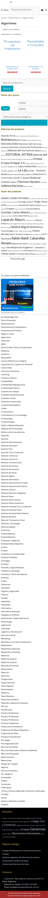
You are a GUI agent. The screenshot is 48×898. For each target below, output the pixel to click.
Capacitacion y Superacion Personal (17, 364)
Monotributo (6, 669)
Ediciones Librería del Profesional (25, 147)
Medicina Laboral (9, 662)
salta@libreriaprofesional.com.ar (24, 887)
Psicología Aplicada (9, 743)
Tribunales (44, 182)
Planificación (6, 709)
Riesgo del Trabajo (9, 764)
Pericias (4, 706)
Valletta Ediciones (12, 186)
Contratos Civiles (8, 398)
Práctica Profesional (10, 713)
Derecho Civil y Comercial (12, 452)
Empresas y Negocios (10, 540)
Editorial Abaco (33, 150)
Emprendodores (8, 537)
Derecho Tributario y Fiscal (13, 520)
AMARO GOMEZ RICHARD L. (16, 198)
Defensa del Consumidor (12, 428)
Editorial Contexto (6, 159)
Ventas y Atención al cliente (13, 801)
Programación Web (9, 733)
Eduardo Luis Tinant (13, 205)
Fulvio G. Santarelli (20, 209)
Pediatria (5, 692)
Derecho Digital (8, 476)
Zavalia (31, 186)
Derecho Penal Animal (10, 500)
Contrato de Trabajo (10, 391)
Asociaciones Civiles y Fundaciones (16, 347)
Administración (8, 323)
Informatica (6, 608)
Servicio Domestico (9, 770)
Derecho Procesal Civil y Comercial (16, 506)
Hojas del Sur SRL (42, 167)
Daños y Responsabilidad (12, 425)
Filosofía (5, 564)
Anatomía (5, 340)
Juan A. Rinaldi (34, 213)
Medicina (5, 655)
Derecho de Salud (9, 472)
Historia (4, 594)
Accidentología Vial (9, 317)
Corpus (24, 140)
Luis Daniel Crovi (30, 220)
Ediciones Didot (9, 143)
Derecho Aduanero (9, 445)
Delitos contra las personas (13, 432)
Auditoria (5, 354)
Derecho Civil (6, 449)
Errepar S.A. (18, 163)
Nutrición (5, 676)
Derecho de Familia (9, 466)
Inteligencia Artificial (10, 615)
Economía (5, 530)
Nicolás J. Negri (18, 231)
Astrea (6, 139)
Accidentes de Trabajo (14, 818)
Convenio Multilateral (10, 405)
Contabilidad (7, 381)
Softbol (4, 780)
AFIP (23, 818)
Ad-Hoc (18, 136)
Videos (14, 837)
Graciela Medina (33, 208)
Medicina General (9, 659)
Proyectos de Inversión (11, 736)
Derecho (4, 439)
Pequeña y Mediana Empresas (14, 703)
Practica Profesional (10, 716)
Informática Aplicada (10, 611)
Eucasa (15, 167)
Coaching (5, 374)
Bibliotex (15, 139)
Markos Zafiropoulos (34, 224)
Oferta (43, 834)
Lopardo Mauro (13, 219)
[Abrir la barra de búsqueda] (46, 10)
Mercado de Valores (10, 665)
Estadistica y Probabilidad (12, 554)
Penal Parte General (9, 699)
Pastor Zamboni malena (19, 234)
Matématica (14, 17)
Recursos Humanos (9, 747)
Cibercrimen (6, 367)
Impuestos (5, 601)
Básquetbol (6, 357)
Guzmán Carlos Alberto (15, 212)
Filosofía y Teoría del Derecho (14, 574)
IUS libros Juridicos (7, 171)
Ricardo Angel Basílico (34, 244)
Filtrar (5, 108)
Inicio (4, 17)
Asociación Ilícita (7, 822)
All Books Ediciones (32, 136)
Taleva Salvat (8, 253)
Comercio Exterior (9, 378)
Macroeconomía (8, 635)
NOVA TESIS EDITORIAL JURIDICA (20, 174)
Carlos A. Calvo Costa (41, 198)
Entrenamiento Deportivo (12, 543)
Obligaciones (7, 679)
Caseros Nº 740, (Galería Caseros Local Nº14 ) (24, 878)
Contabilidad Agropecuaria (13, 384)
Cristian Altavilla (31, 140)
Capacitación (27, 822)
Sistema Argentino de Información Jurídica (21, 857)
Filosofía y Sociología (10, 571)
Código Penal (20, 825)
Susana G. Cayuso (42, 251)
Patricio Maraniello (36, 234)
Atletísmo (5, 351)
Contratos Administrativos (12, 394)
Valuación (8, 837)
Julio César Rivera (21, 215)
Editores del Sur (17, 150)
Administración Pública (11, 330)
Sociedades (6, 777)
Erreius (37, 159)
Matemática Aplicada (10, 648)
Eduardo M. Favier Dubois (30, 205)
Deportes (5, 435)
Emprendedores (8, 533)
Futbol (4, 581)
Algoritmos (6, 337)
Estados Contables (9, 557)
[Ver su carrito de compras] (42, 10)
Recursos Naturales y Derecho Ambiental (19, 750)
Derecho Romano (8, 516)
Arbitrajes (39, 818)
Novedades (34, 833)
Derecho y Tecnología (10, 523)
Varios (4, 797)
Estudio (10, 167)
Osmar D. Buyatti (21, 177)
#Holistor (5, 818)
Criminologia (7, 418)
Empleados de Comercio (13, 830)
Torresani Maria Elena (25, 254)
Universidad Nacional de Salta (15, 864)
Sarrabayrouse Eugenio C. (20, 247)
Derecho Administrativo (11, 442)
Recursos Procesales (10, 753)
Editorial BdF (40, 154)
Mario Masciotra (22, 224)
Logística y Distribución (11, 631)
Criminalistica (7, 411)
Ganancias (5, 584)
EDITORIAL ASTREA (19, 154)
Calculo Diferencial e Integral (13, 361)
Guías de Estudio (7, 834)
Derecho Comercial (9, 455)
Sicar (3, 837)
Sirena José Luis (30, 250)
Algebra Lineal (7, 334)
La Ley (22, 170)
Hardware (5, 588)
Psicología (5, 740)
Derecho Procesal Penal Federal (15, 513)
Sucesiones (6, 784)
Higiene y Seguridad (10, 591)
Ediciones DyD (25, 143)
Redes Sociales (7, 757)
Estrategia (5, 560)
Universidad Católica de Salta (15, 860)
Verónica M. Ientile (41, 254)
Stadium (13, 182)
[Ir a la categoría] (24, 123)
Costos (4, 408)
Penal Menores (7, 696)
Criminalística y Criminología (14, 415)
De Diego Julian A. (26, 201)
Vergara (26, 186)
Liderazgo (5, 628)
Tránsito (4, 794)
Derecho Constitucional (11, 462)
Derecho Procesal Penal (11, 510)
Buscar (7, 88)
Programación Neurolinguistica (15, 730)
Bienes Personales (17, 822)
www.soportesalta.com (27, 895)
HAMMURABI (30, 166)
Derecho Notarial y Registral (13, 493)
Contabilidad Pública (10, 388)
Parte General (7, 689)
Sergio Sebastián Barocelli (15, 251)
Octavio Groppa (27, 231)
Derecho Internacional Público (14, 486)
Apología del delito (29, 818)
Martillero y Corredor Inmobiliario (16, 642)
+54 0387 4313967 (29, 884)
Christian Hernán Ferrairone (9, 202)
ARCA (3, 344)
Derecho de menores (10, 469)
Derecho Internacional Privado (14, 483)
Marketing (5, 638)
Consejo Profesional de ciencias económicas (21, 850)
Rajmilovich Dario (20, 243)
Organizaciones (8, 682)
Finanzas (5, 577)
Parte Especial (7, 686)
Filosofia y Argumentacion (12, 567)
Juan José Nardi (8, 216)
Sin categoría (7, 774)
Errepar (5, 163)
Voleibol (4, 804)
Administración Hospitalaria (13, 327)
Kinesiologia (6, 621)
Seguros (4, 767)
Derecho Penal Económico (12, 503)
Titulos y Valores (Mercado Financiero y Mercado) (23, 791)
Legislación (6, 625)
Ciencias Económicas (10, 371)
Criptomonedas (8, 422)
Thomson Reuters (28, 182)
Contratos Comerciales (11, 401)
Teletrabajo (6, 787)
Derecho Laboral (8, 489)
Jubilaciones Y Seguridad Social (15, 618)
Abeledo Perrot (8, 135)
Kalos (15, 171)
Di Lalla (39, 140)
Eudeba (21, 166)
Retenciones (6, 760)
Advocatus (24, 136)
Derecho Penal (7, 496)
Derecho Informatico (10, 479)
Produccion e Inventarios (12, 726)
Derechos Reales (8, 527)
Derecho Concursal (9, 459)
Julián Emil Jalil (33, 216)
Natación (5, 672)
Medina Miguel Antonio (25, 227)
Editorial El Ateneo (17, 159)
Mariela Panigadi (13, 224)
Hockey (4, 598)
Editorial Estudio (28, 159)
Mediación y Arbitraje (10, 652)
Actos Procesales (8, 320)
